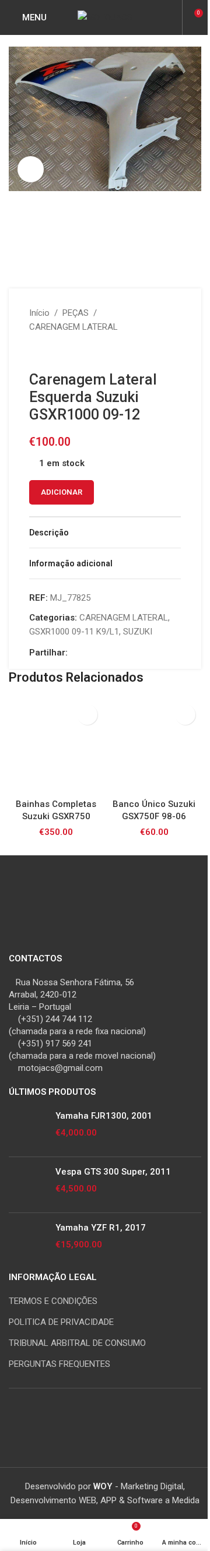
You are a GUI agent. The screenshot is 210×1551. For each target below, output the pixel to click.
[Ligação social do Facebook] (75, 652)
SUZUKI (137, 631)
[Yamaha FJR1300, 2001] (28, 1129)
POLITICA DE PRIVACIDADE (61, 1322)
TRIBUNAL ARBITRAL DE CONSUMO (77, 1343)
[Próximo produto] (64, 352)
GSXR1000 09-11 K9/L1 (74, 631)
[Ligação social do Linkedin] (103, 652)
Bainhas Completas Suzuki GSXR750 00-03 (56, 816)
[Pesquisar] (171, 17)
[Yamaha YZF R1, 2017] (28, 1241)
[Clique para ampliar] (31, 169)
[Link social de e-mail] (89, 652)
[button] (87, 714)
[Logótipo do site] (105, 17)
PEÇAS (75, 313)
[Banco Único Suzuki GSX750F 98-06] (154, 746)
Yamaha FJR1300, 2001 (103, 1116)
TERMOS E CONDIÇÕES (53, 1301)
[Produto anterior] (36, 352)
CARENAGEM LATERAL (73, 327)
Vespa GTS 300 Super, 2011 (113, 1171)
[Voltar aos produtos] (50, 352)
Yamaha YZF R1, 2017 (100, 1227)
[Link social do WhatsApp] (117, 652)
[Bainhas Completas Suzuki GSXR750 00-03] (56, 746)
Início (39, 313)
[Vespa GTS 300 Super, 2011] (28, 1185)
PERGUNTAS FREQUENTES (59, 1364)
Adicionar (61, 492)
